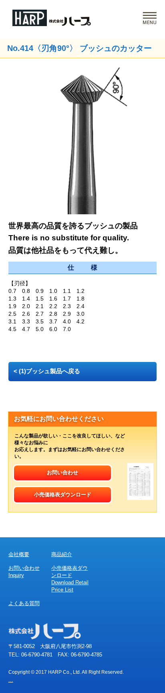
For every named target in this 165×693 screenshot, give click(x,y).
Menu (150, 18)
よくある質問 (24, 603)
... (10, 680)
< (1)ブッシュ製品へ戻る (47, 371)
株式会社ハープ (51, 18)
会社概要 (18, 554)
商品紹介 (61, 554)
